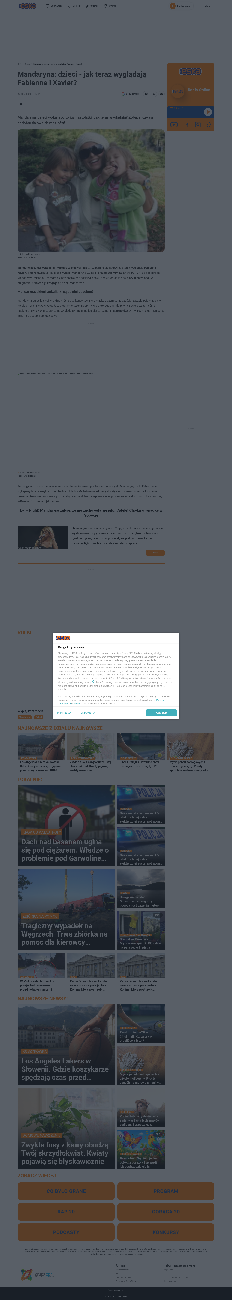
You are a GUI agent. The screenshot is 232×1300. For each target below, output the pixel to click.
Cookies (76, 703)
